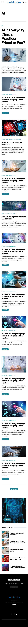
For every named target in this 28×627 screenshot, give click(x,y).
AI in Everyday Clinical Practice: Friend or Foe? (13, 36)
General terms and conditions (14, 602)
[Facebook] (11, 614)
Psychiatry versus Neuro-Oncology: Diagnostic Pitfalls (17, 542)
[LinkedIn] (16, 614)
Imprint (14, 604)
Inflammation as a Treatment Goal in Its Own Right (17, 558)
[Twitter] (14, 614)
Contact (14, 601)
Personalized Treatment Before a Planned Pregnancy (17, 566)
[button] (25, 2)
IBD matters (6, 516)
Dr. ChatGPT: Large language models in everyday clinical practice (13, 99)
